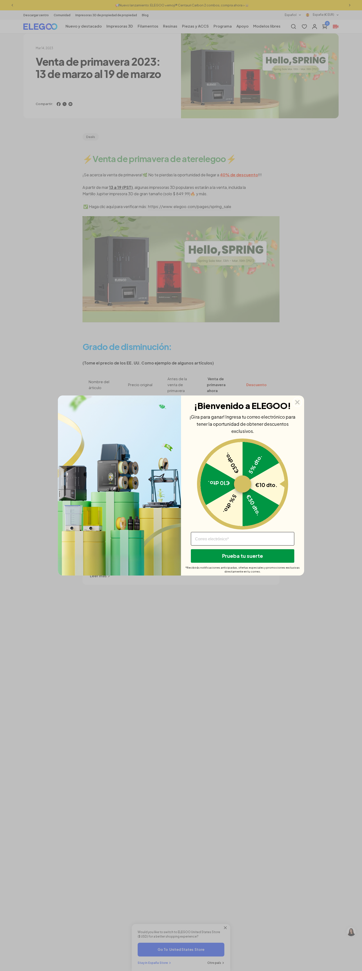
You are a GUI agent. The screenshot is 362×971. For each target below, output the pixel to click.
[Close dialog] (297, 402)
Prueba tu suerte (242, 556)
